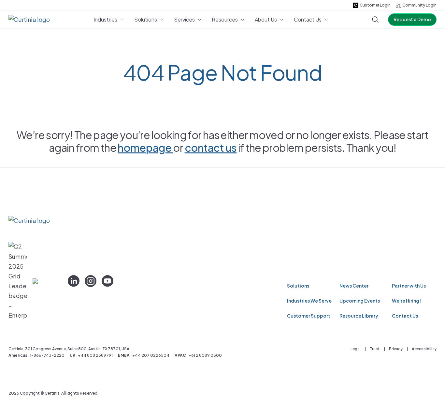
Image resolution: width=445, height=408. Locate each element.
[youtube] (107, 281)
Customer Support (308, 316)
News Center (353, 286)
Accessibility (424, 348)
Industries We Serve (309, 301)
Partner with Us (409, 286)
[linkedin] (73, 281)
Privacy (396, 348)
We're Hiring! (406, 301)
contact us (211, 147)
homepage (145, 147)
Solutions (298, 286)
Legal (356, 348)
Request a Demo (412, 19)
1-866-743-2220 (47, 355)
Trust (375, 348)
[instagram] (90, 281)
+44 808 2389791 (95, 355)
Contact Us (405, 316)
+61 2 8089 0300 (205, 355)
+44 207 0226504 (150, 355)
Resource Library (358, 316)
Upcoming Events (359, 301)
